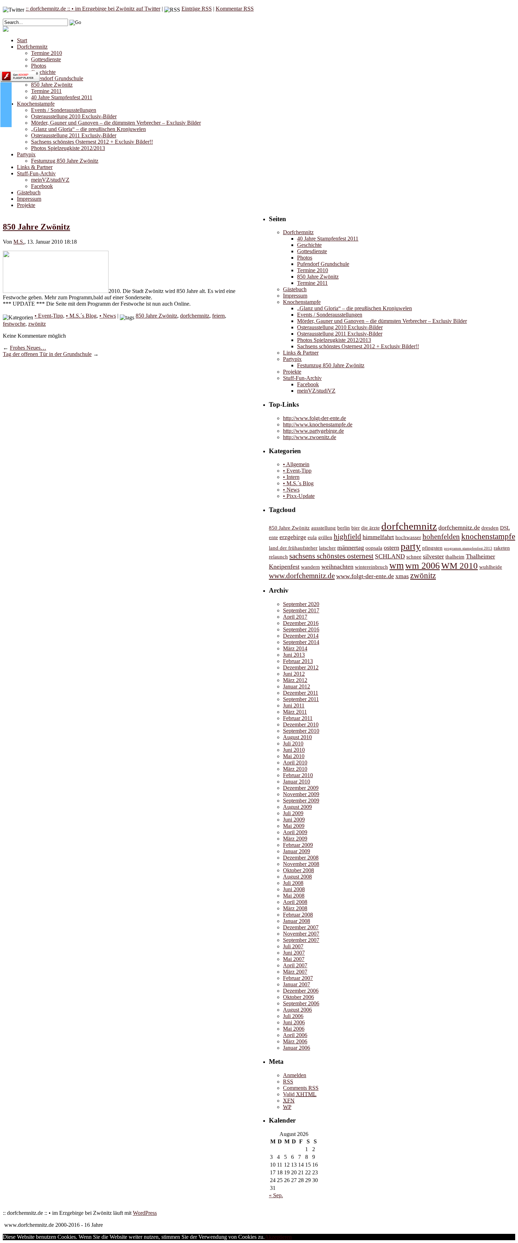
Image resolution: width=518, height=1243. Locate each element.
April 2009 (295, 832)
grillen (325, 537)
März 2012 (295, 680)
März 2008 (295, 908)
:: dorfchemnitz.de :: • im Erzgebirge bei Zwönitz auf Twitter (93, 9)
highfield (347, 537)
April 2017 (295, 617)
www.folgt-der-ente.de (365, 576)
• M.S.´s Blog (81, 316)
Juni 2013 (294, 655)
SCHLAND (390, 556)
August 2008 (297, 877)
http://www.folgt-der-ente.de (314, 418)
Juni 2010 (294, 750)
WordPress (145, 1213)
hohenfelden (441, 537)
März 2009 (295, 839)
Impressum (29, 199)
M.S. (18, 242)
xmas (402, 576)
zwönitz (37, 324)
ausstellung (323, 528)
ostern (391, 547)
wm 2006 (422, 566)
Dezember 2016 (301, 623)
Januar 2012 (296, 686)
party (411, 546)
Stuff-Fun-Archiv (36, 173)
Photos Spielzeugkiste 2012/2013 (68, 148)
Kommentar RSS (235, 9)
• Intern (291, 477)
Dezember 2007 (301, 927)
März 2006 (295, 1041)
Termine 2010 (46, 53)
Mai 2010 (293, 756)
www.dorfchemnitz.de (302, 576)
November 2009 (301, 794)
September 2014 (301, 642)
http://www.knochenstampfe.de (317, 424)
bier (355, 528)
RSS (288, 1082)
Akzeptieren (278, 1237)
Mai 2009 (293, 826)
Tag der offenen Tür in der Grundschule (47, 354)
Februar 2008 (298, 915)
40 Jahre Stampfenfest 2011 (61, 97)
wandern (310, 567)
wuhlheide (490, 567)
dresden (490, 528)
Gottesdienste (46, 59)
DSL (505, 528)
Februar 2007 (298, 978)
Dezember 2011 (300, 693)
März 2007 (295, 972)
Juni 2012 (294, 674)
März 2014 (295, 648)
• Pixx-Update (299, 496)
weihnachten (337, 566)
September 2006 (301, 1003)
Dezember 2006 (301, 991)
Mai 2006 (293, 1029)
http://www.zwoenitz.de (309, 437)
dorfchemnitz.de (459, 527)
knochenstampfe (488, 536)
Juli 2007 (293, 946)
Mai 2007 (293, 959)
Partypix (26, 154)
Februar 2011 (298, 718)
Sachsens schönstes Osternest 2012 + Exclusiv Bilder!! (92, 142)
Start (22, 40)
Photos (38, 66)
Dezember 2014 (301, 636)
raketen (502, 548)
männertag (350, 547)
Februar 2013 (298, 661)
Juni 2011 (293, 705)
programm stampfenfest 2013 (468, 548)
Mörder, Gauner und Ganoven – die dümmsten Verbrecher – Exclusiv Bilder (116, 123)
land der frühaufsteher (293, 548)
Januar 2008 (296, 921)
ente (273, 537)
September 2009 (301, 801)
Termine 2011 (46, 91)
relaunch (278, 557)
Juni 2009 (294, 820)
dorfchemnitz (194, 316)
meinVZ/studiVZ (50, 180)
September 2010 (301, 731)
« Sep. (276, 1195)
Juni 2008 (294, 889)
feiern (218, 316)
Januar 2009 (296, 851)
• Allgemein (296, 464)
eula (312, 537)
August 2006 (297, 1010)
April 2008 (295, 902)
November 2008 (301, 864)
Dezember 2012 (301, 667)
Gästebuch (29, 192)
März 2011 (295, 712)
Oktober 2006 (298, 997)
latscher (327, 548)
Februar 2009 (298, 845)
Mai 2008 (293, 896)
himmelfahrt (378, 537)
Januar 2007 (296, 984)
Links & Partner (35, 167)
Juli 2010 (293, 744)
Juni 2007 (294, 953)
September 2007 (301, 940)
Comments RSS (301, 1088)
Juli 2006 (293, 1016)
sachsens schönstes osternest (331, 556)
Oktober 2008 (298, 870)
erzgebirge (292, 537)
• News (107, 316)
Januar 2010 (296, 782)
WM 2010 (459, 565)
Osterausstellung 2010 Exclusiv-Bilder (74, 116)
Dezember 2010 (301, 724)
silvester (433, 556)
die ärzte (370, 528)
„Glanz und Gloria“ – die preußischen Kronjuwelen (88, 129)
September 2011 (301, 699)
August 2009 (297, 807)
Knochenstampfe (36, 104)
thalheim (454, 557)
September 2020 (301, 604)
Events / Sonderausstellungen (63, 110)
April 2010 (295, 763)
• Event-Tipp (49, 316)
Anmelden (294, 1075)
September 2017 (301, 610)
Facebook (42, 186)
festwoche (14, 324)
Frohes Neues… (28, 348)
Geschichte (43, 72)
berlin (343, 528)
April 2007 (295, 965)
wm (396, 565)
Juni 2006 (294, 1022)
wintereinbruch (371, 567)
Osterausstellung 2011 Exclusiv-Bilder (73, 135)
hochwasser (408, 537)
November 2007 (301, 934)
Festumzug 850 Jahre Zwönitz (64, 161)
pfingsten (432, 548)
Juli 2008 (293, 883)
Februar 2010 (298, 775)
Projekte (26, 205)
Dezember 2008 (301, 858)
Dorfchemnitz (32, 47)
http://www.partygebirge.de (313, 431)
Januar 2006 (296, 1048)
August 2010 (297, 737)
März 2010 (295, 769)
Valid (299, 1094)
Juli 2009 (293, 813)
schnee (413, 557)
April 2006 (295, 1035)
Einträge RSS (196, 9)
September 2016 (301, 629)
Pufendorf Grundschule (57, 78)
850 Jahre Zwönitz (52, 85)
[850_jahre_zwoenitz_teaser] (56, 291)
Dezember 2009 (301, 788)
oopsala (373, 548)
